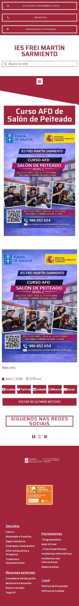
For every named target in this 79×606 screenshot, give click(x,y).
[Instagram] (45, 436)
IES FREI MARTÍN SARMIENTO (39, 51)
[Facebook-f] (33, 436)
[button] (39, 6)
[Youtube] (39, 436)
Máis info (8, 367)
